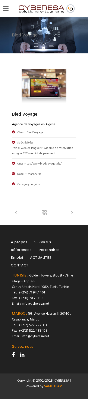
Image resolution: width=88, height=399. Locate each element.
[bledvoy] (44, 101)
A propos (19, 242)
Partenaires (49, 249)
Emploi (17, 257)
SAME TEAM (53, 386)
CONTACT (20, 265)
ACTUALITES (40, 257)
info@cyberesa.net (35, 304)
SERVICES (42, 242)
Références (21, 249)
